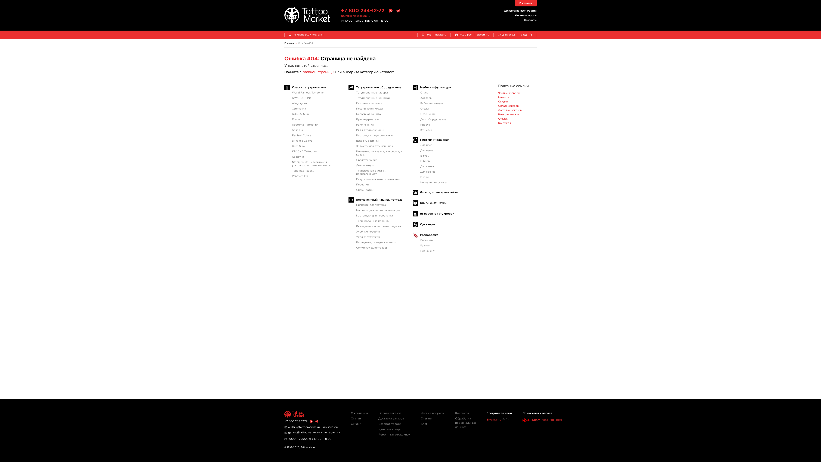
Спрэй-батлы (365, 190)
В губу (424, 156)
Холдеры (426, 98)
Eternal (296, 119)
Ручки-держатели (367, 119)
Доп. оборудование (433, 119)
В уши (424, 177)
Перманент (427, 251)
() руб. (466, 35)
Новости (503, 97)
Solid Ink (297, 130)
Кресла (425, 125)
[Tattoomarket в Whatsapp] (391, 11)
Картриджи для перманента (374, 216)
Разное (425, 245)
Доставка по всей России (520, 11)
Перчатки (362, 185)
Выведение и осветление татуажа (378, 226)
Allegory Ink (299, 103)
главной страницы (318, 72)
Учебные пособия (368, 232)
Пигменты (426, 240)
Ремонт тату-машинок (394, 435)
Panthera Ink (300, 176)
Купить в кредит (390, 429)
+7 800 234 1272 (295, 421)
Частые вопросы (526, 15)
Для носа (426, 145)
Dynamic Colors (302, 141)
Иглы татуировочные (370, 130)
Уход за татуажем (368, 237)
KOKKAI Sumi (300, 114)
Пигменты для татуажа (371, 205)
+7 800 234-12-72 (362, 11)
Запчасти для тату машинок (374, 146)
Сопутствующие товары (372, 248)
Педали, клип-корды (369, 109)
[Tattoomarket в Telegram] (398, 11)
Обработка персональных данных (465, 423)
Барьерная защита (368, 114)
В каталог (525, 3)
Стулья (424, 93)
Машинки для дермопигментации (378, 210)
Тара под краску (303, 171)
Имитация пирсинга (433, 182)
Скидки (503, 102)
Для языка (427, 166)
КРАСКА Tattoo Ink (304, 151)
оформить (483, 35)
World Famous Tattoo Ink (308, 93)
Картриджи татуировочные (374, 135)
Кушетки (426, 130)
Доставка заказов (510, 110)
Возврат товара (508, 114)
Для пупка (427, 150)
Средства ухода (366, 160)
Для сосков (428, 172)
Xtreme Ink (299, 109)
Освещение (428, 114)
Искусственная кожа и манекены (378, 179)
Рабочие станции (431, 103)
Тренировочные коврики (373, 221)
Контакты (530, 20)
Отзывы (503, 119)
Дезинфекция (365, 165)
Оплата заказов (508, 106)
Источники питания (369, 103)
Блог (424, 424)
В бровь (425, 161)
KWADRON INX (302, 98)
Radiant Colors (301, 135)
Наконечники (365, 125)
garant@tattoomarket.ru (304, 432)
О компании (359, 413)
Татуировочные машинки (373, 98)
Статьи (356, 419)
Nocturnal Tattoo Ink (305, 125)
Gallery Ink (298, 157)
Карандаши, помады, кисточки (376, 242)
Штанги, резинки (367, 141)
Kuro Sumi (298, 146)
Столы (424, 109)
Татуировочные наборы (372, 93)
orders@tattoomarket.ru (304, 427)
